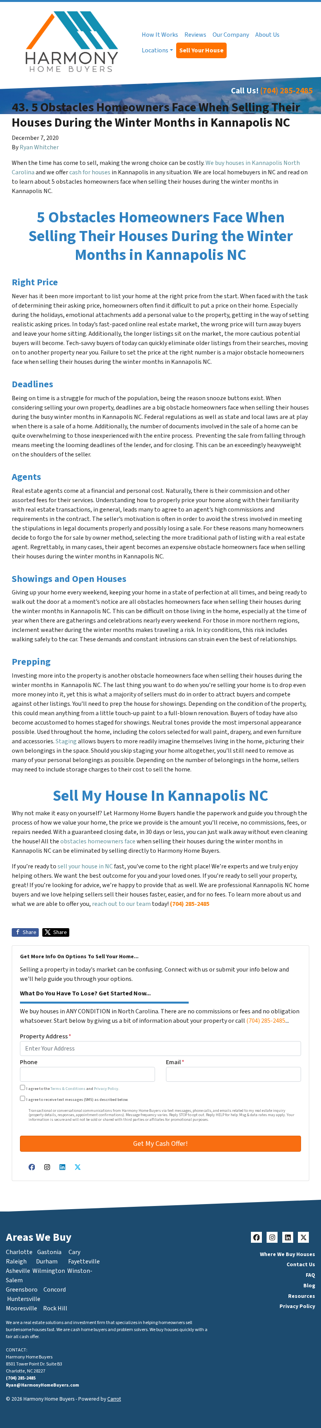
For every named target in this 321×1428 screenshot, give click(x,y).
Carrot (114, 1399)
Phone (29, 1062)
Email (175, 1062)
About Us (267, 34)
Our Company (231, 34)
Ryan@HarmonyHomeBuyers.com (42, 1385)
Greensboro (22, 1289)
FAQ (310, 1275)
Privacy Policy (106, 1089)
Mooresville (21, 1308)
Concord (54, 1289)
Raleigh (16, 1261)
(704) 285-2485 (286, 91)
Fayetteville (84, 1261)
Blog (309, 1285)
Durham (47, 1261)
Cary (74, 1252)
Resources (301, 1296)
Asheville (18, 1271)
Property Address (45, 1036)
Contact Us (301, 1264)
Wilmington (48, 1271)
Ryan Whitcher (39, 147)
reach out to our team (121, 904)
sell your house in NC (85, 866)
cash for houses (89, 172)
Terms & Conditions (67, 1089)
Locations (155, 50)
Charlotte (19, 1252)
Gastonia (49, 1252)
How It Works (160, 34)
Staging (66, 741)
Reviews (195, 34)
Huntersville (23, 1299)
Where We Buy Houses (287, 1254)
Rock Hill (55, 1308)
